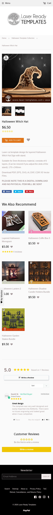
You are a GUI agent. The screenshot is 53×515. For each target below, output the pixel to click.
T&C (45, 489)
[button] (28, 139)
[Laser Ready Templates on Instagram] (44, 497)
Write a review (26, 449)
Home (4, 38)
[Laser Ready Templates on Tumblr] (48, 497)
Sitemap (15, 489)
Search (7, 489)
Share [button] (17, 420)
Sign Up (46, 476)
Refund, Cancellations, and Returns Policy (25, 492)
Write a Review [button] (27, 377)
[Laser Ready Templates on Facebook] (35, 497)
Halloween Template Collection (23, 38)
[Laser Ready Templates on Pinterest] (39, 497)
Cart (49, 3)
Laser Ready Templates (27, 505)
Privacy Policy (35, 489)
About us (24, 489)
